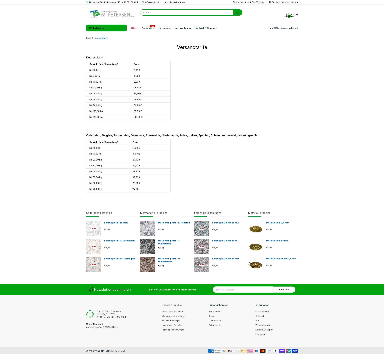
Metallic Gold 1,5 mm (277, 240)
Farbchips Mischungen (208, 212)
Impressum (260, 334)
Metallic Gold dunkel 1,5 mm (281, 258)
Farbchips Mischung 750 (225, 258)
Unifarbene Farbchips (99, 212)
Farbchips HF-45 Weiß (116, 222)
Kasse (212, 316)
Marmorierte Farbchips (153, 212)
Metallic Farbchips (171, 320)
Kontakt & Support (264, 329)
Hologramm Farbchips (172, 325)
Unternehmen (262, 311)
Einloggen (277, 2)
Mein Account (215, 320)
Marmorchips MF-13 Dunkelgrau (169, 242)
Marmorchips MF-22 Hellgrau (174, 222)
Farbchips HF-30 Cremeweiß (119, 240)
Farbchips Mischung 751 (225, 240)
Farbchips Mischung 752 (225, 222)
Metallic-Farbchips (259, 212)
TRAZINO (99, 351)
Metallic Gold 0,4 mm (277, 222)
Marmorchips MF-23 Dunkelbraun (169, 260)
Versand (259, 316)
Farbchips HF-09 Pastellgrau (119, 258)
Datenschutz (215, 325)
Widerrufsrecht (262, 325)
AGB (257, 320)
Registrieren (292, 2)
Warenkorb (214, 311)
